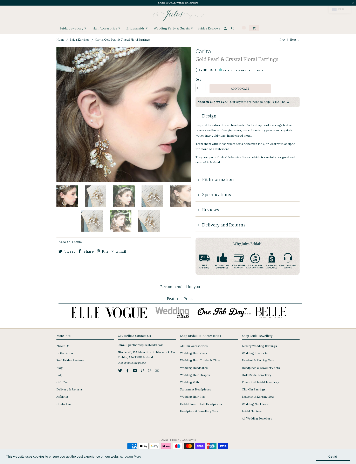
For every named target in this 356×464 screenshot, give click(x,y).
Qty (198, 79)
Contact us (63, 404)
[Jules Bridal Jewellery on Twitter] (120, 370)
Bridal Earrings (79, 39)
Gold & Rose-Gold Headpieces (201, 404)
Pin (104, 251)
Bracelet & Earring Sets (258, 396)
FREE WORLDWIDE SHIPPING (178, 2)
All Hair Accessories (194, 346)
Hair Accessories (106, 28)
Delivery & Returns (69, 389)
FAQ (59, 375)
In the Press (64, 353)
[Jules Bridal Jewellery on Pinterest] (142, 370)
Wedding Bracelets (255, 353)
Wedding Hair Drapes (195, 375)
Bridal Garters (252, 411)
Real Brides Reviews (70, 360)
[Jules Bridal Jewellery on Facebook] (128, 370)
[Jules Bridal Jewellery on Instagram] (150, 370)
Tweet (69, 251)
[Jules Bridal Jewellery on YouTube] (135, 370)
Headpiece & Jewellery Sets (199, 411)
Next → (295, 39)
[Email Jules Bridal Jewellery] (157, 370)
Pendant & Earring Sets (258, 360)
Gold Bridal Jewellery (256, 375)
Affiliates (62, 396)
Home (60, 39)
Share (88, 251)
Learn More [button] (132, 456)
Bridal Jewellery (73, 28)
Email (120, 251)
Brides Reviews (209, 28)
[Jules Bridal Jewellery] (178, 14)
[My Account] (225, 29)
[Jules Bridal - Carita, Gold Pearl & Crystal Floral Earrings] (123, 114)
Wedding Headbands (194, 368)
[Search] (233, 29)
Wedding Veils (189, 382)
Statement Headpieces (195, 389)
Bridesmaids (137, 28)
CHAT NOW (281, 102)
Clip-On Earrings (254, 389)
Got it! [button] (332, 456)
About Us (62, 346)
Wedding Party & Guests (173, 28)
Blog (59, 368)
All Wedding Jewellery (257, 418)
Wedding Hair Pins (192, 396)
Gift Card (62, 382)
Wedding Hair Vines (193, 353)
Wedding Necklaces (255, 404)
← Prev (281, 39)
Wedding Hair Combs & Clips (200, 360)
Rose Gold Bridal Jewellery (260, 382)
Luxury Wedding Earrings (259, 346)
